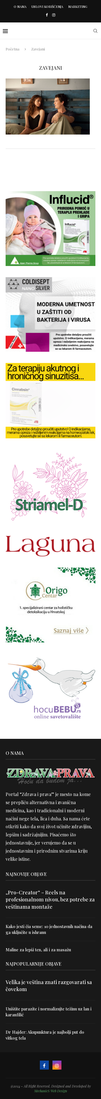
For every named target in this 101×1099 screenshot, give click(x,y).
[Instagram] (53, 14)
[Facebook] (47, 14)
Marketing (77, 6)
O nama (20, 6)
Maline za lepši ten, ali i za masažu (38, 949)
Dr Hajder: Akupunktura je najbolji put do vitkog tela (45, 1035)
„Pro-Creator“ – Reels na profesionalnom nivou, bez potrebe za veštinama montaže (50, 899)
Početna (12, 49)
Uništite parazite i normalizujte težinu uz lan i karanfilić (48, 1011)
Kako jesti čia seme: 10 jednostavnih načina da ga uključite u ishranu (49, 929)
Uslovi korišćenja (47, 6)
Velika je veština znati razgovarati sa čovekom (49, 985)
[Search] (95, 31)
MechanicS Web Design (50, 1091)
